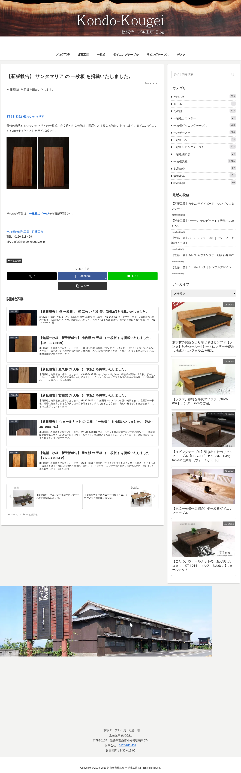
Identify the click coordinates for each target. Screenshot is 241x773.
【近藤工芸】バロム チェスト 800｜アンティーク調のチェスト (202, 241)
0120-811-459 (127, 745)
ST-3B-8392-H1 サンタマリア (25, 116)
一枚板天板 (15, 260)
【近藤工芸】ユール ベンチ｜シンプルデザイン (201, 267)
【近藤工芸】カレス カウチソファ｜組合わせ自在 (202, 255)
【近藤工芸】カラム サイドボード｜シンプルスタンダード (202, 206)
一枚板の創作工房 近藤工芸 (25, 231)
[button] (82, 286)
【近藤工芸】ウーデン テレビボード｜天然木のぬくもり (202, 223)
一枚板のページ (39, 213)
